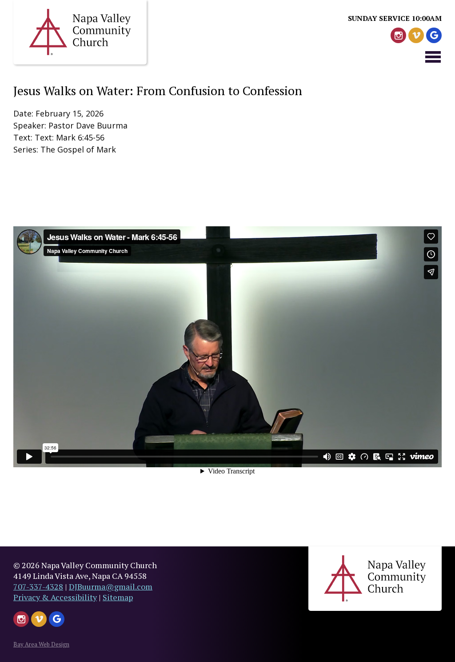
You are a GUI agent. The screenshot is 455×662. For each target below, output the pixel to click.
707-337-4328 (38, 586)
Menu (433, 56)
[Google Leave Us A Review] (434, 35)
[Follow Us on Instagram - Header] (398, 35)
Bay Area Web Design (41, 644)
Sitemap (118, 597)
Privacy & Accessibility (55, 597)
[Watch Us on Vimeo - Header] (416, 35)
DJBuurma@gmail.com (110, 586)
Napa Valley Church (80, 32)
